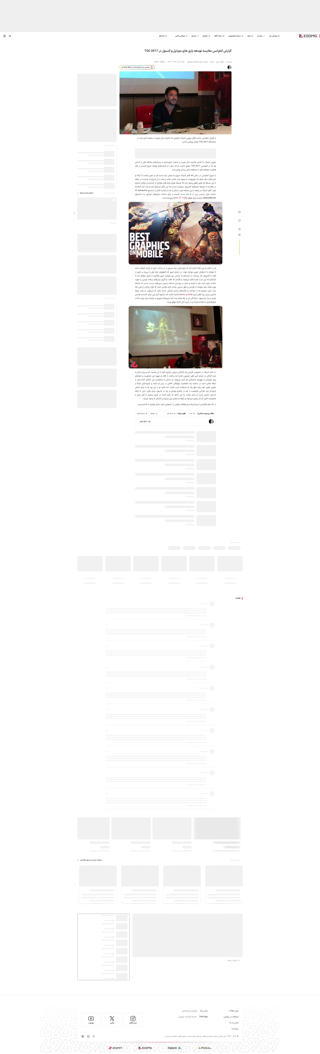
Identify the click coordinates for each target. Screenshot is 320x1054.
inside (190, 294)
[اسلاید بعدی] (75, 213)
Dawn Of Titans (180, 198)
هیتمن (202, 194)
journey (182, 294)
